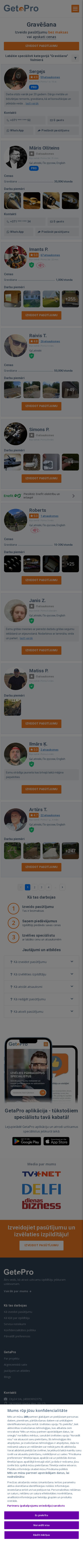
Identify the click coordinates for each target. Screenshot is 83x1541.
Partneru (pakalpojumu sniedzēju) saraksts (36, 1505)
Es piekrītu (41, 1515)
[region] (41, 1472)
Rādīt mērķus (41, 1535)
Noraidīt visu (41, 1525)
